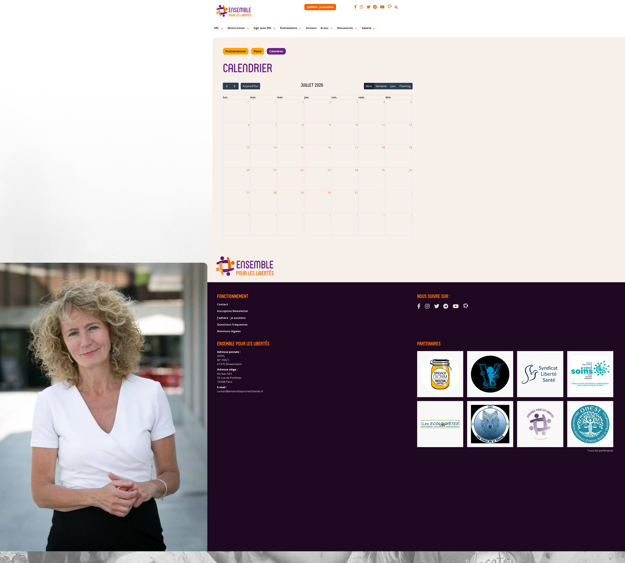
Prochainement (236, 51)
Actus (324, 28)
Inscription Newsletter (232, 311)
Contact (222, 304)
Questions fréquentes (232, 324)
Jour (393, 86)
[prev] (227, 86)
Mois (369, 86)
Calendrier (276, 51)
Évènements (288, 28)
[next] (235, 86)
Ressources (345, 28)
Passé (257, 51)
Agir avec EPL (262, 28)
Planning (405, 86)
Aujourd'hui (250, 86)
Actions (311, 28)
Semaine (381, 86)
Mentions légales (229, 331)
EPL (216, 28)
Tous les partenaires (600, 450)
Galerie (366, 28)
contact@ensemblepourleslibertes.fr (240, 391)
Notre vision (236, 28)
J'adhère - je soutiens (320, 7)
